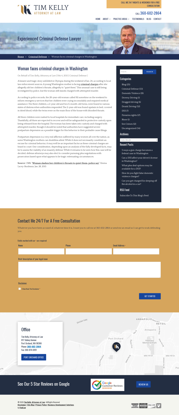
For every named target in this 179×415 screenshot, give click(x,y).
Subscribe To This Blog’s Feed (134, 195)
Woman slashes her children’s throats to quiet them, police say (65, 163)
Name (20, 245)
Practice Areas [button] (120, 18)
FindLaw (23, 407)
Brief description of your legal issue (33, 259)
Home (98, 18)
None (124, 119)
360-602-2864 (150, 13)
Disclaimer (22, 283)
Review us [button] (143, 384)
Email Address (119, 245)
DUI (124, 111)
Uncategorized (129, 128)
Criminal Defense (78, 76)
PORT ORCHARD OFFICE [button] (34, 357)
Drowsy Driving (129, 98)
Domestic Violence (131, 93)
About (105, 18)
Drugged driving (130, 102)
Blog (149, 18)
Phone (68, 245)
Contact (157, 18)
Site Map (30, 404)
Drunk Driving (129, 106)
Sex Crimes (127, 124)
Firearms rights (129, 115)
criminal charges (89, 84)
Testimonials (138, 18)
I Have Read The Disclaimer (31, 289)
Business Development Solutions (61, 404)
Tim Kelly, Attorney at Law (43, 76)
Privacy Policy (41, 404)
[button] (176, 397)
